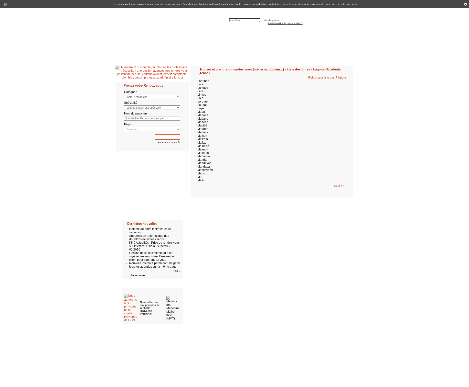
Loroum (202, 101)
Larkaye (202, 88)
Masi (200, 180)
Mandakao (204, 163)
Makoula (203, 153)
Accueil (121, 33)
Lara (200, 84)
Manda (202, 159)
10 (336, 186)
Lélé (200, 91)
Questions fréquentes (228, 33)
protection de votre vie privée (341, 4)
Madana (202, 115)
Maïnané (203, 146)
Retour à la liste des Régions (327, 77)
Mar (200, 177)
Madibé (202, 125)
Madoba (202, 129)
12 (342, 186)
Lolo (200, 98)
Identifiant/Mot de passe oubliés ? (285, 23)
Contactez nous (259, 33)
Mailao (201, 142)
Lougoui (202, 105)
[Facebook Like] (279, 33)
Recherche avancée (169, 142)
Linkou (201, 94)
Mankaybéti (205, 170)
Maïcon (202, 135)
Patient (135, 33)
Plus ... (177, 270)
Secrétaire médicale (195, 33)
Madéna (202, 122)
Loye (200, 108)
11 (339, 186)
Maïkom (202, 139)
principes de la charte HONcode (150, 308)
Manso (201, 173)
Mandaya (203, 166)
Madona (202, 132)
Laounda (203, 81)
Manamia (203, 156)
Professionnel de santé (161, 33)
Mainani (202, 149)
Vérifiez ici (146, 313)
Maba (201, 112)
